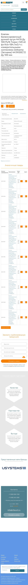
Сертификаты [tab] (23, 113)
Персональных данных (19, 366)
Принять (17, 570)
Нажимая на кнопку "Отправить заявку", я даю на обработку (14, 365)
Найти (24, 9)
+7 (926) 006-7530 (14, 494)
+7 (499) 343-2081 (6, 5)
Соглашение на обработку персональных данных (11, 581)
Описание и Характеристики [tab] (5, 114)
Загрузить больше (6, 327)
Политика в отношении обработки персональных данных (13, 579)
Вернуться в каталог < (5, 160)
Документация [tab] (15, 113)
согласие (5, 366)
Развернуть (24, 100)
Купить (12, 106)
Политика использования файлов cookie (9, 583)
